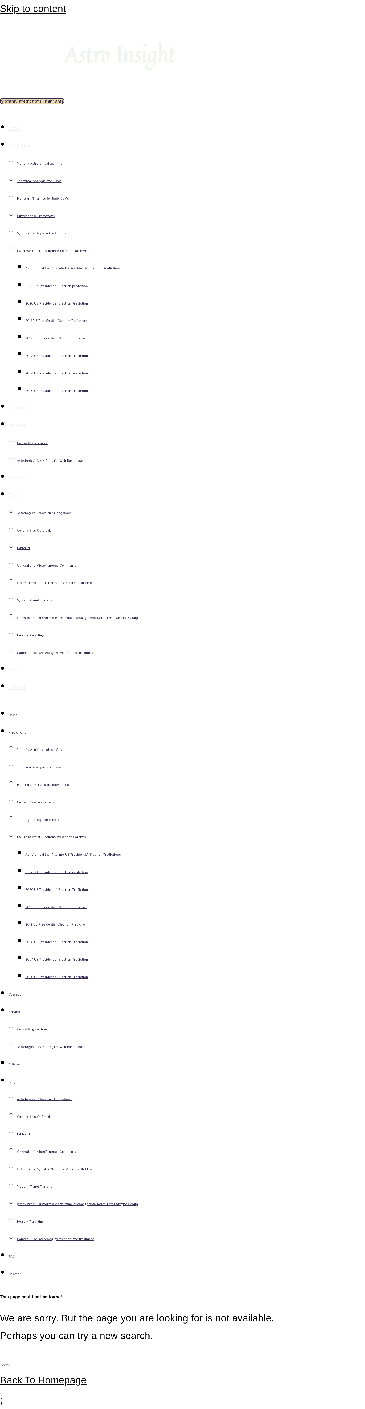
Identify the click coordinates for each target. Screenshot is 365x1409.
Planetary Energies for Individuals (43, 198)
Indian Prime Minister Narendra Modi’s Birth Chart (55, 583)
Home (14, 128)
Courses (17, 407)
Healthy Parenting (30, 635)
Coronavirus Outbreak (34, 530)
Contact (17, 687)
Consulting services (32, 443)
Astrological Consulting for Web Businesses (50, 461)
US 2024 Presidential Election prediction (56, 286)
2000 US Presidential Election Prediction (56, 391)
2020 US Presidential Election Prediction (56, 303)
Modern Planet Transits (34, 600)
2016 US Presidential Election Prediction (56, 321)
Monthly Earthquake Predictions (41, 233)
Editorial (23, 548)
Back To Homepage (43, 1380)
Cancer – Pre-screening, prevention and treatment (55, 653)
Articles (16, 477)
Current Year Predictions (36, 216)
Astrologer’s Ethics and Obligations (44, 513)
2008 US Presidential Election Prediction (56, 356)
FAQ (12, 669)
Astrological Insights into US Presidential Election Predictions (73, 268)
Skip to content (33, 8)
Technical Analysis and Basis (39, 181)
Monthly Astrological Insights (39, 163)
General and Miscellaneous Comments (46, 565)
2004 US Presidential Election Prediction (56, 373)
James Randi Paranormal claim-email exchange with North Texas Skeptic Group (77, 618)
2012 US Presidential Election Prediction (56, 338)
